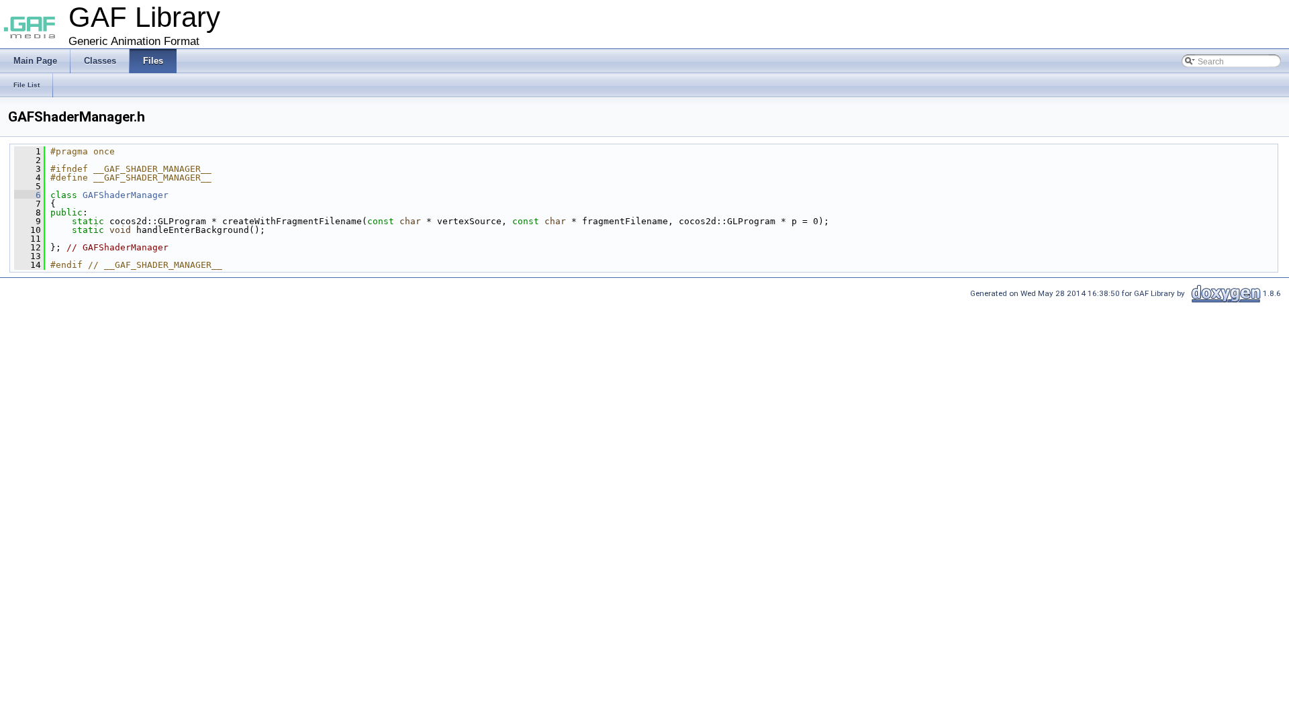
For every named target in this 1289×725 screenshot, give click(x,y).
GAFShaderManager (126, 195)
